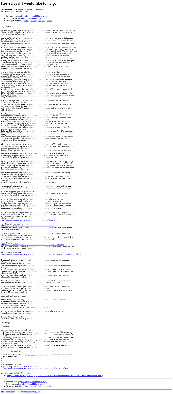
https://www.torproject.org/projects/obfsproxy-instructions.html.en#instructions (41, 254)
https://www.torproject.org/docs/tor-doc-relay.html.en (28, 226)
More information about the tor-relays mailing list (20, 392)
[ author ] (49, 20)
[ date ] (26, 20)
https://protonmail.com (36, 355)
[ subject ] (41, 20)
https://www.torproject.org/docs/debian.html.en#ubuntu (28, 220)
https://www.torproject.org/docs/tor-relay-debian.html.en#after (32, 245)
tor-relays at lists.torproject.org (20, 366)
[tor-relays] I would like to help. (34, 16)
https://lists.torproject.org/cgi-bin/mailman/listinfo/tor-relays (35, 368)
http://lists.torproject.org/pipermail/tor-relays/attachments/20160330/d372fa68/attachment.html (54, 376)
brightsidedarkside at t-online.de (30, 9)
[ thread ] (33, 20)
